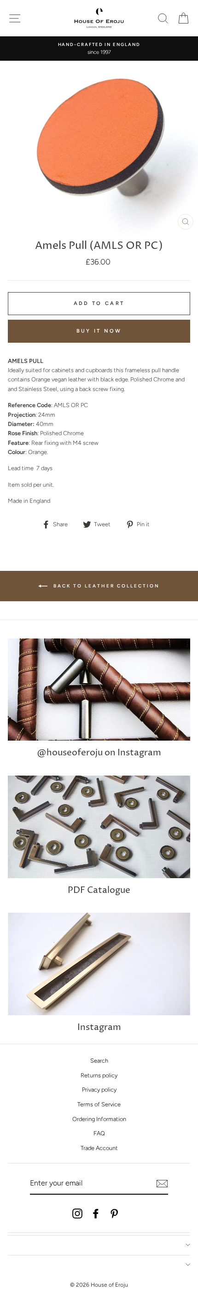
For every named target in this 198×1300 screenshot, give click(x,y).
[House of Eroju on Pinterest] (114, 1213)
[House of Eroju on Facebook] (96, 1213)
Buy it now (99, 331)
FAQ (99, 1133)
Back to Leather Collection (105, 585)
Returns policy (99, 1075)
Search (99, 1060)
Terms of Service (99, 1104)
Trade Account (99, 1148)
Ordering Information (99, 1119)
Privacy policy (99, 1089)
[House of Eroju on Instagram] (77, 1213)
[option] (99, 48)
